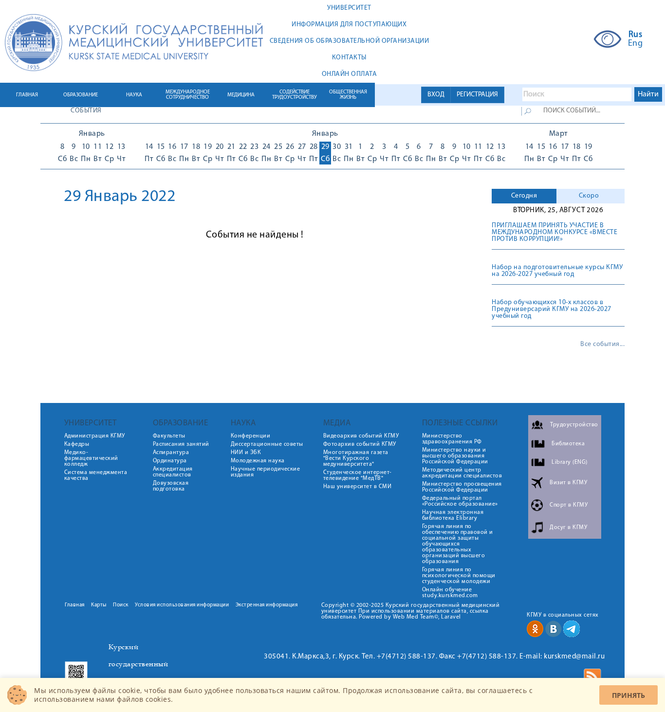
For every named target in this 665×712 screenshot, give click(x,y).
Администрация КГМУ (94, 436)
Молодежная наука (258, 461)
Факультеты (169, 436)
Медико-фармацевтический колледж (91, 458)
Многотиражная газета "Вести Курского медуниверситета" (355, 458)
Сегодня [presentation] (524, 196)
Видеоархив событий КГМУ (361, 436)
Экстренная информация (267, 605)
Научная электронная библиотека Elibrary (453, 515)
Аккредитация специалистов (173, 472)
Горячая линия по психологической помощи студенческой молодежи (459, 575)
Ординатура (170, 461)
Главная (75, 605)
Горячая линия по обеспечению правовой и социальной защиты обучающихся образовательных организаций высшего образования (457, 544)
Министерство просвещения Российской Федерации (462, 487)
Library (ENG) (570, 462)
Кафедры (77, 444)
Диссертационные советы (267, 444)
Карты (99, 605)
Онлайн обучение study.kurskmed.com (450, 593)
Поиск (121, 605)
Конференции (251, 436)
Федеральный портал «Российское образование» (460, 501)
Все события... (602, 344)
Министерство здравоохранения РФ (452, 439)
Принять (628, 695)
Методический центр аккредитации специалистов (462, 473)
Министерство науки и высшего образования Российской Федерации (455, 456)
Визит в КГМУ (568, 483)
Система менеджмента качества (96, 475)
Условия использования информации (182, 605)
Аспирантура (171, 453)
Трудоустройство (574, 425)
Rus (635, 35)
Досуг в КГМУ (568, 527)
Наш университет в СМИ (357, 487)
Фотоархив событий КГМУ (359, 444)
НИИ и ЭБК (246, 453)
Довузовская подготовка (171, 486)
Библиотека (568, 444)
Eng (635, 43)
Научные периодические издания (265, 472)
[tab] (524, 196)
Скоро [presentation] (589, 196)
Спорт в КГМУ (569, 505)
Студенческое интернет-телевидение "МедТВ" (357, 475)
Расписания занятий (181, 444)
